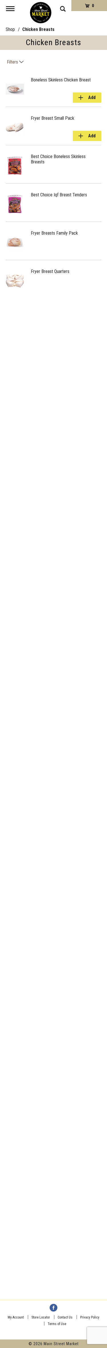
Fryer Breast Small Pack (52, 118)
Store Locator (40, 1317)
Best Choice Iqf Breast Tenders (59, 194)
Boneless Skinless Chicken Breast (61, 80)
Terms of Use (57, 1324)
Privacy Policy (89, 1317)
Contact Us (65, 1317)
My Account (16, 1317)
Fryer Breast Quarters (50, 271)
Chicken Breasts (38, 29)
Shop (10, 29)
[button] (87, 97)
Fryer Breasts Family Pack (54, 233)
